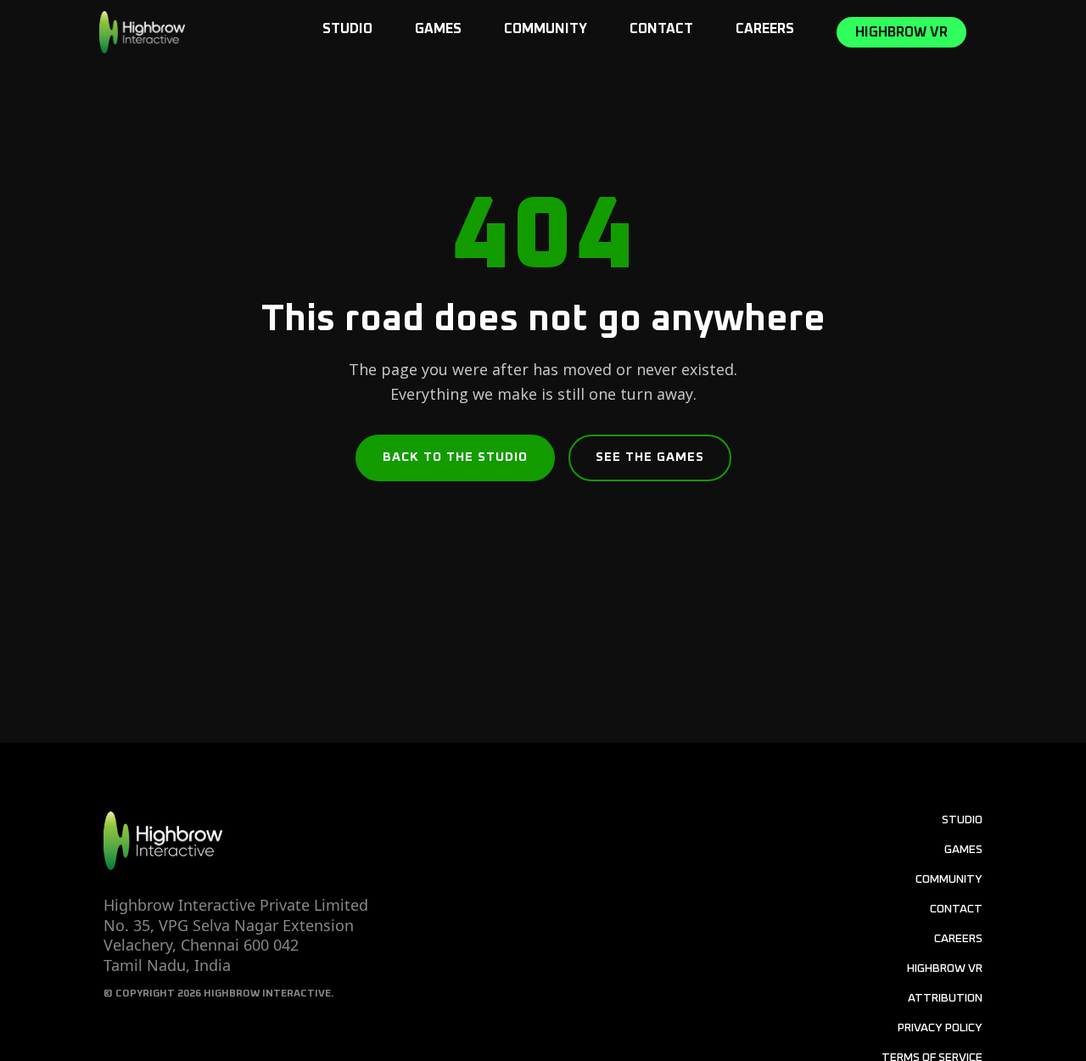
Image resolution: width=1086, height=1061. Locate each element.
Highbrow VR (901, 32)
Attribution (945, 998)
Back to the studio (455, 457)
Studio (347, 29)
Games (438, 29)
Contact (661, 29)
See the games (650, 457)
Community (545, 29)
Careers (765, 29)
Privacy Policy (940, 1028)
